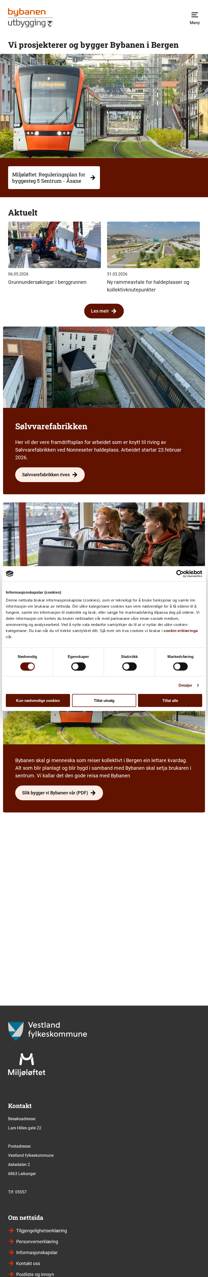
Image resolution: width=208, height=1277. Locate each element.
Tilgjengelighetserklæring (41, 1230)
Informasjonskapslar (37, 1252)
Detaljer (186, 685)
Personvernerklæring (37, 1241)
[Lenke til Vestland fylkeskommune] (47, 1031)
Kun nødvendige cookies (38, 700)
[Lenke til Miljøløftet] (26, 1065)
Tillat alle (170, 700)
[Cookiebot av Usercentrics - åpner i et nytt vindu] (180, 573)
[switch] (78, 666)
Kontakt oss (28, 1263)
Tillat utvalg (104, 700)
